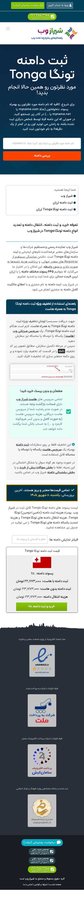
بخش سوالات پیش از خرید (36, 467)
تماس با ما (27, 884)
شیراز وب (29, 879)
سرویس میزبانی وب (26, 331)
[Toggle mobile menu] (8, 28)
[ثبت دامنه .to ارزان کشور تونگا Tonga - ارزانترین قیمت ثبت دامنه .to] (42, 559)
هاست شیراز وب (26, 399)
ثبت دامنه (22, 444)
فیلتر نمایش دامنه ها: (63, 539)
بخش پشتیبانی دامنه (61, 472)
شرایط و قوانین (40, 884)
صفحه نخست (55, 884)
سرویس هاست (52, 449)
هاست (69, 336)
